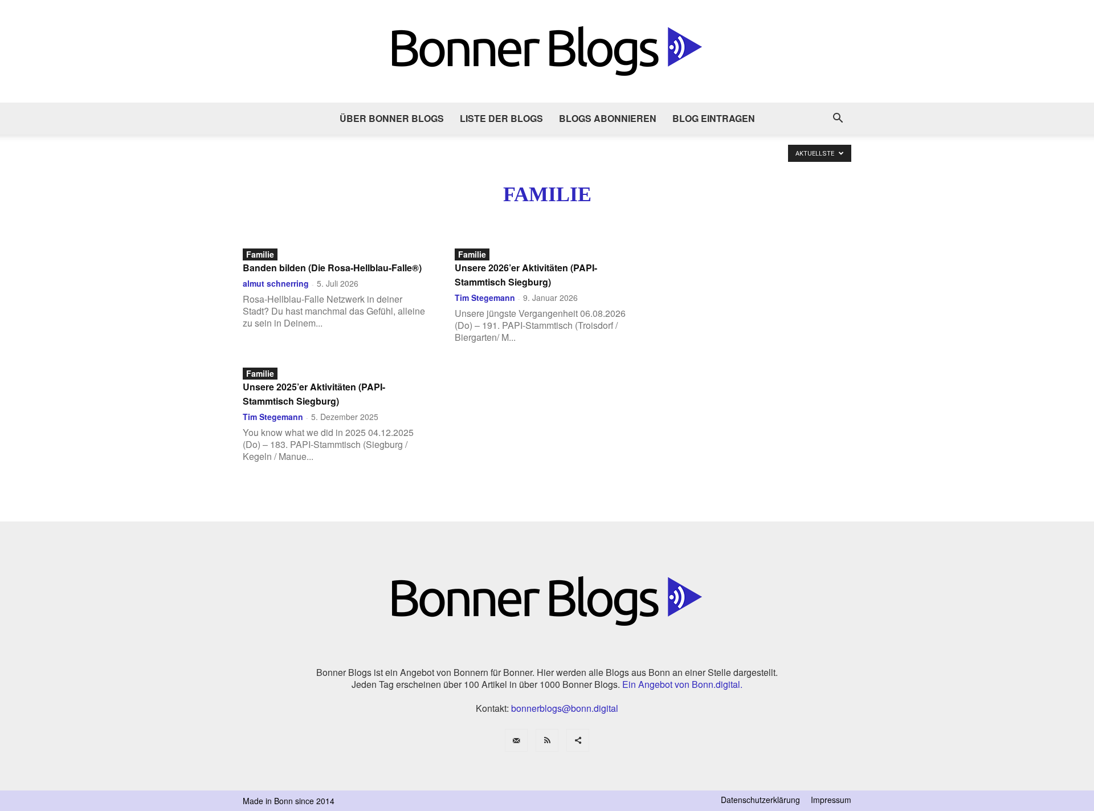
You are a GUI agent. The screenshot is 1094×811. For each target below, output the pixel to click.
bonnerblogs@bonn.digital (564, 708)
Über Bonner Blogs (392, 118)
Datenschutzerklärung (760, 799)
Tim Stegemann (485, 297)
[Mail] (516, 740)
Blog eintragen (713, 118)
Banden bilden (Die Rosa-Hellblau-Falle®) (332, 267)
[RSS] (547, 740)
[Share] (577, 740)
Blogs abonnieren (607, 118)
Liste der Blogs (501, 118)
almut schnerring (276, 283)
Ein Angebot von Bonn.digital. (682, 684)
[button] (837, 119)
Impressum (831, 799)
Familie (260, 254)
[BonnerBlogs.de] (547, 51)
